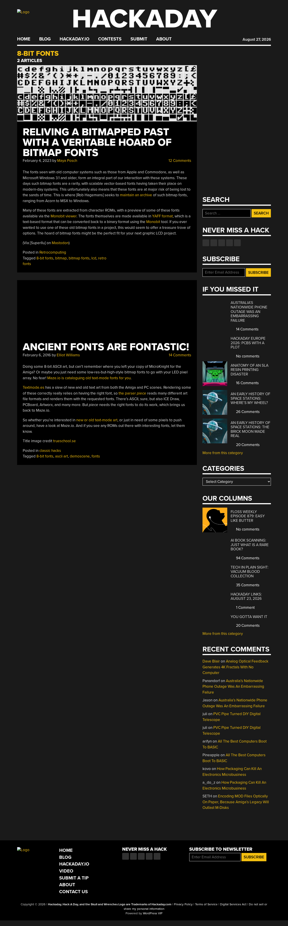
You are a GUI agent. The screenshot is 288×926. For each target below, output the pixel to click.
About (164, 39)
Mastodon (60, 243)
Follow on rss (229, 242)
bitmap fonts (79, 258)
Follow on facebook (205, 242)
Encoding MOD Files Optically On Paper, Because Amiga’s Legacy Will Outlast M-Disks (235, 802)
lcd (93, 258)
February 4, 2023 (37, 160)
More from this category (222, 453)
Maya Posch (67, 160)
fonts (96, 456)
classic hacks (50, 450)
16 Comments (247, 383)
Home (23, 39)
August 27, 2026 (257, 39)
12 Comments (179, 160)
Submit (138, 39)
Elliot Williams (68, 355)
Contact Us (73, 892)
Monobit (153, 221)
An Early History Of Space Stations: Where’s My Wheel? (250, 398)
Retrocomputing (52, 252)
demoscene (80, 456)
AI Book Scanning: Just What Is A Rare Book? (250, 544)
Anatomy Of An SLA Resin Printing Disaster (249, 370)
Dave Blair (211, 661)
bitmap (61, 258)
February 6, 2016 (37, 355)
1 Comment (245, 607)
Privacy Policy (183, 904)
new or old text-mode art (96, 420)
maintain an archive (136, 195)
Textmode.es (33, 387)
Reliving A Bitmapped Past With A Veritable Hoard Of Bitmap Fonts (97, 142)
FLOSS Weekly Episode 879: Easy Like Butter (248, 516)
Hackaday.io (74, 39)
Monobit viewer (63, 216)
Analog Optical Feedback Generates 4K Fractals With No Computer (235, 667)
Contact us (237, 242)
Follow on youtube (221, 242)
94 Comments (247, 558)
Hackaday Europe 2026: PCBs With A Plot (248, 343)
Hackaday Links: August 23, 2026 (246, 596)
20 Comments (247, 444)
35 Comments (247, 585)
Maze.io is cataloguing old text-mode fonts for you (89, 378)
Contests (110, 39)
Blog (45, 39)
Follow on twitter (213, 242)
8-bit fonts (44, 258)
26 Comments (247, 411)
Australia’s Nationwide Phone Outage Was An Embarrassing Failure (249, 311)
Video (66, 871)
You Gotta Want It (249, 616)
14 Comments (179, 355)
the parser (132, 393)
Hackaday (144, 19)
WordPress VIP (152, 913)
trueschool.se (64, 441)
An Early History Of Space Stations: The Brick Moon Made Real (250, 429)
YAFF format (162, 216)
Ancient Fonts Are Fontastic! (106, 347)
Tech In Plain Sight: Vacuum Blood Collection (249, 571)
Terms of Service (206, 904)
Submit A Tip (74, 878)
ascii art (61, 456)
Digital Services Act (233, 904)
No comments (247, 356)
